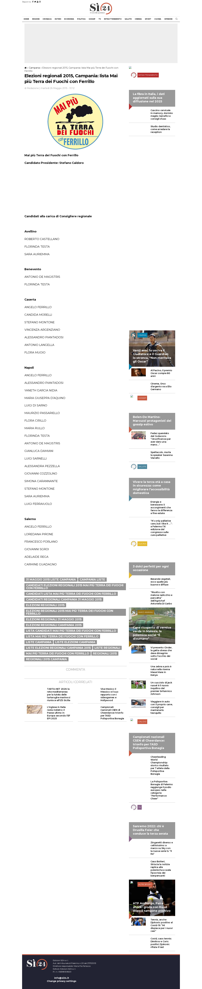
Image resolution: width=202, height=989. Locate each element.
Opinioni (168, 19)
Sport (148, 19)
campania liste (92, 579)
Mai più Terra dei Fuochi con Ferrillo (57, 653)
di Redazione (31, 88)
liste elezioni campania (75, 642)
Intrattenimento (113, 19)
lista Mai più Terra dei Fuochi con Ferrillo (62, 636)
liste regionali (107, 648)
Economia (69, 19)
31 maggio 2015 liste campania (51, 579)
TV (99, 19)
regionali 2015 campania (46, 659)
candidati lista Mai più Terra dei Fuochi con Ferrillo (71, 594)
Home (26, 19)
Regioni (35, 19)
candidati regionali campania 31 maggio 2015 (64, 599)
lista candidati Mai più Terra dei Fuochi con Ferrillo (71, 631)
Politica (81, 19)
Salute (128, 19)
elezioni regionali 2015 (45, 605)
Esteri (58, 19)
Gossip (92, 19)
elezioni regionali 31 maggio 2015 (54, 619)
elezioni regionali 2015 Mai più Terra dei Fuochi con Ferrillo (69, 612)
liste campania (38, 642)
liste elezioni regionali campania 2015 (58, 648)
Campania (34, 67)
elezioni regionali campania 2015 (54, 625)
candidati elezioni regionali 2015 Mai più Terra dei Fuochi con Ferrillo (74, 587)
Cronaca (47, 19)
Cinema (138, 19)
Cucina (157, 19)
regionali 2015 (105, 653)
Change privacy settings (61, 981)
